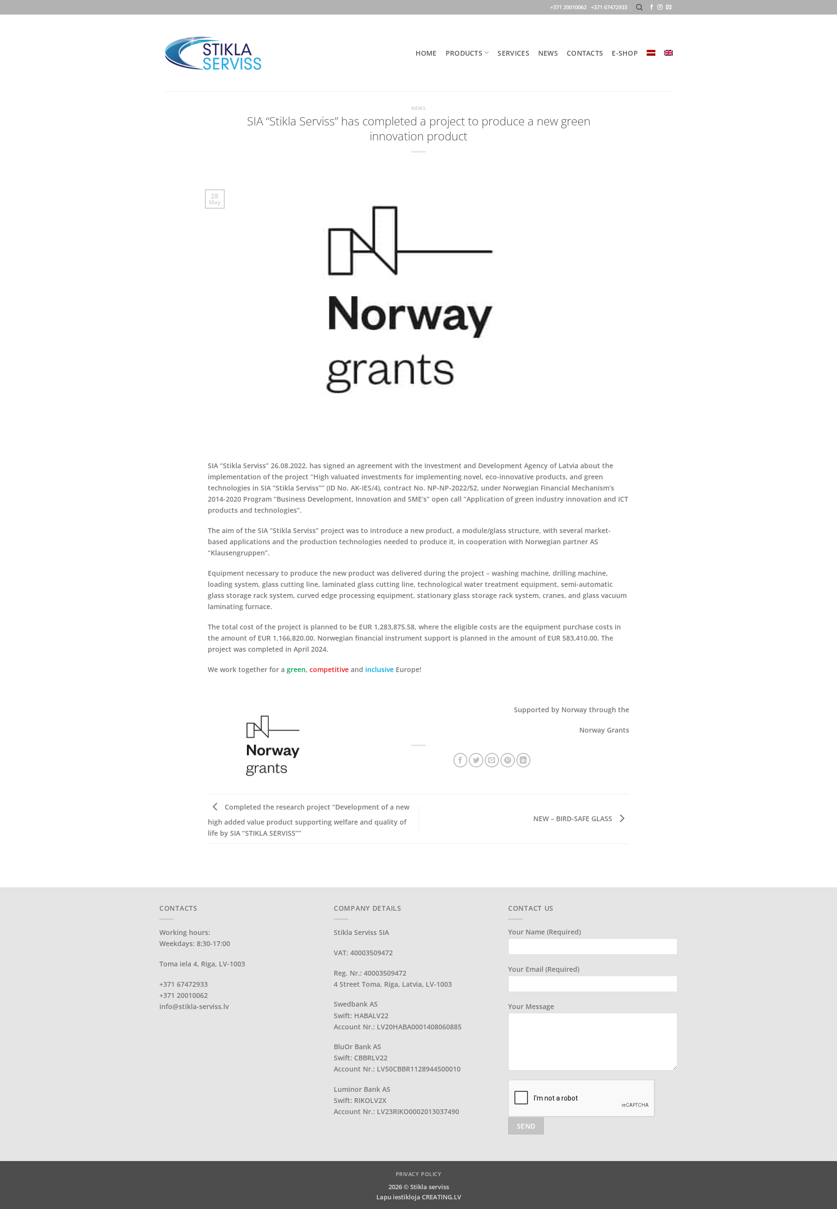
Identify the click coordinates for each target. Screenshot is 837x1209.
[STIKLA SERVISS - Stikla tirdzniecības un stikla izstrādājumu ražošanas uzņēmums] (212, 52)
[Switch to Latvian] (651, 53)
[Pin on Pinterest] (507, 760)
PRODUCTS (464, 53)
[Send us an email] (668, 7)
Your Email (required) (543, 969)
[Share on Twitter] (476, 760)
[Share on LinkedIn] (523, 760)
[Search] (639, 7)
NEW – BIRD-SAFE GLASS (573, 818)
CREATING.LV (441, 1197)
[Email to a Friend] (492, 760)
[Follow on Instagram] (660, 7)
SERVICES (513, 53)
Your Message (531, 1006)
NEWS (548, 53)
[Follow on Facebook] (651, 7)
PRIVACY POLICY (419, 1174)
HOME (426, 53)
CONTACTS (585, 53)
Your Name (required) (544, 931)
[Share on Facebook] (460, 760)
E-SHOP (625, 53)
